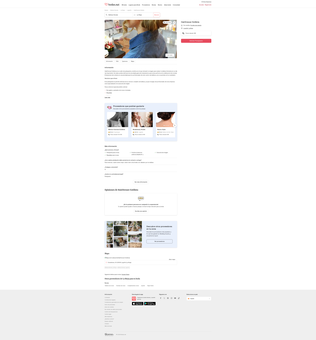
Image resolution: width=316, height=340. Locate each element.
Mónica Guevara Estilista (116, 129)
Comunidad (176, 5)
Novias (154, 5)
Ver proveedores (159, 241)
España (192, 298)
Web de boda (108, 326)
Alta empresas (108, 316)
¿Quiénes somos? (109, 319)
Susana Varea (125, 274)
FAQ (117, 61)
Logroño (129, 10)
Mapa (132, 61)
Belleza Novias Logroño (123, 267)
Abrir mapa (172, 259)
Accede (201, 5)
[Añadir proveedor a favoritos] (174, 22)
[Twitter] (164, 298)
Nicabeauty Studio (139, 129)
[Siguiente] (175, 125)
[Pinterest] (167, 298)
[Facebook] (160, 298)
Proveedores (146, 5)
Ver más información (141, 182)
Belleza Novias (114, 10)
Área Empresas (207, 2)
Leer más (107, 97)
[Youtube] (175, 298)
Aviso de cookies (109, 307)
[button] (141, 204)
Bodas (106, 10)
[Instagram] (171, 298)
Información (109, 61)
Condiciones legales (110, 300)
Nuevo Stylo (161, 129)
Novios (160, 5)
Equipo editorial (109, 321)
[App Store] (137, 305)
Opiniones (125, 61)
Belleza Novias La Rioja (110, 267)
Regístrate (208, 5)
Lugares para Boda (134, 5)
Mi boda (124, 5)
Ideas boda (167, 5)
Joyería (143, 285)
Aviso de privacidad (110, 304)
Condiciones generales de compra (114, 302)
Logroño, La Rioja (188, 28)
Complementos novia (133, 285)
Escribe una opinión (141, 211)
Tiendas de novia (120, 285)
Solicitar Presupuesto (196, 41)
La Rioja (123, 10)
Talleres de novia (109, 285)
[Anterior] (107, 125)
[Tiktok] (178, 298)
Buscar (156, 15)
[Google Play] (150, 305)
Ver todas (169, 55)
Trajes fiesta (150, 285)
